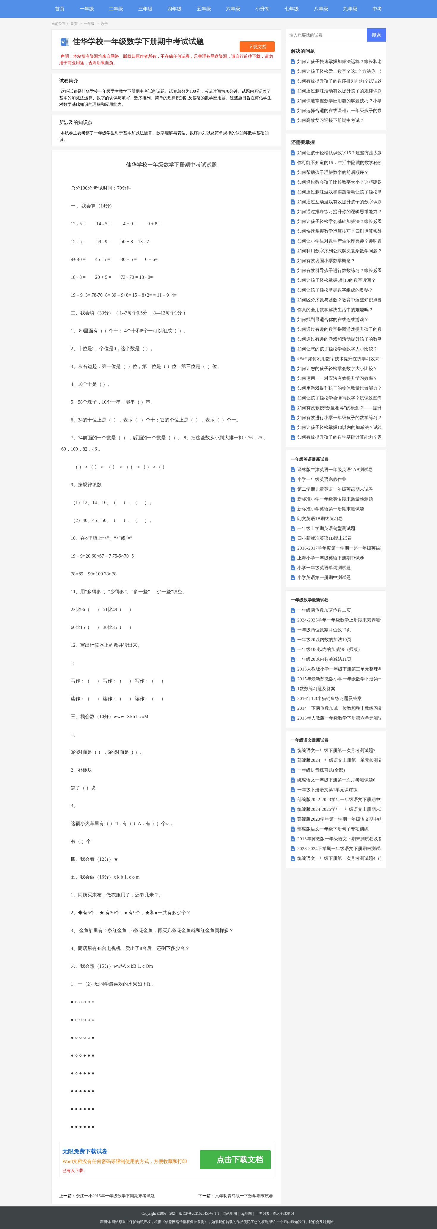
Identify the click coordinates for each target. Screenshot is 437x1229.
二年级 (116, 8)
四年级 (174, 8)
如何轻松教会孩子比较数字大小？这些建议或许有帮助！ (353, 182)
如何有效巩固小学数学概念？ (326, 260)
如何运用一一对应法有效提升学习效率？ (337, 378)
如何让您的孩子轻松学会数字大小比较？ (337, 349)
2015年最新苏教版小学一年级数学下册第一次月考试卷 (351, 678)
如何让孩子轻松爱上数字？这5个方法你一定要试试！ (349, 71)
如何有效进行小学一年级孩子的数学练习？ (339, 417)
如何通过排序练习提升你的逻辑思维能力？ (339, 211)
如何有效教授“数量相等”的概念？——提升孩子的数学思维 (355, 407)
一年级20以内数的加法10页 (324, 639)
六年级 (233, 8)
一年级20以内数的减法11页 (324, 659)
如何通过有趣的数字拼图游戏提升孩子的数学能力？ (348, 329)
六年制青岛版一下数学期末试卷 (244, 1196)
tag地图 (246, 1213)
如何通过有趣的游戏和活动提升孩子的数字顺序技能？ (350, 339)
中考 (377, 8)
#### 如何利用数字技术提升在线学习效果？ (340, 358)
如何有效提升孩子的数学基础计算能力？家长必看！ (348, 437)
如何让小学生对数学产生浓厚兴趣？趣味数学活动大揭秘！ (355, 241)
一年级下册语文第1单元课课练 (327, 789)
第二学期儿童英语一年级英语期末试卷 (335, 489)
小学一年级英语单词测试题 (324, 567)
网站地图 (230, 1213)
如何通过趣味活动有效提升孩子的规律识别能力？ (346, 91)
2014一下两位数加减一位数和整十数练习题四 (342, 708)
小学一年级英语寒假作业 (321, 479)
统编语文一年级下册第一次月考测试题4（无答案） (347, 858)
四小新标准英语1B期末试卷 (324, 538)
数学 (104, 24)
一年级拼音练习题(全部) (321, 770)
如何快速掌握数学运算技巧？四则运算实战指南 (344, 231)
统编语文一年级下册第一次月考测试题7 (336, 750)
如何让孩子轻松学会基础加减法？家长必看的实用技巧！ (353, 221)
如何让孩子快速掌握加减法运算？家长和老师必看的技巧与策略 (359, 61)
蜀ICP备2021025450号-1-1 (199, 1213)
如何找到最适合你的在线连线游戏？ (333, 319)
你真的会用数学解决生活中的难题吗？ (335, 309)
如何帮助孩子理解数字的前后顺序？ (333, 172)
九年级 (350, 8)
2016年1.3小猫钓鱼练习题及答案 (329, 698)
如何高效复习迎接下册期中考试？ (330, 120)
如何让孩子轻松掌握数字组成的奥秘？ (335, 290)
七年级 (291, 8)
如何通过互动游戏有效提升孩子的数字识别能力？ (346, 201)
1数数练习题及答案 (316, 688)
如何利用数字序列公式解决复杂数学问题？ (339, 250)
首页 (60, 8)
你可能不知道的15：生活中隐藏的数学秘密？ (342, 162)
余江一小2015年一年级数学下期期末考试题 (115, 1196)
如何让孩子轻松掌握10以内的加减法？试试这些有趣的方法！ (357, 427)
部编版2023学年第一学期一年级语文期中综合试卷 (346, 819)
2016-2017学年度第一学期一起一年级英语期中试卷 (347, 548)
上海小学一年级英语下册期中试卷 (330, 558)
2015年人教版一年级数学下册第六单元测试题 (342, 718)
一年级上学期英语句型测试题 (326, 528)
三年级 (145, 8)
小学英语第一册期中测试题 (324, 577)
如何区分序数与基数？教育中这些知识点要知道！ (346, 300)
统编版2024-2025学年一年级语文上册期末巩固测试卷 (350, 809)
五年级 (204, 8)
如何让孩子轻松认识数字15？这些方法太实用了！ (346, 152)
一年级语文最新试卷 (309, 740)
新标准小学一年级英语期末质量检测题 (335, 499)
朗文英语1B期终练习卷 (320, 518)
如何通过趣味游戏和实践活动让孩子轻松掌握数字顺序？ (353, 192)
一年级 (87, 8)
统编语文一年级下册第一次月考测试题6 (336, 780)
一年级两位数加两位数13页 (324, 610)
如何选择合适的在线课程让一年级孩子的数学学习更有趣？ (355, 110)
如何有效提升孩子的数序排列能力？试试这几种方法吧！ (353, 81)
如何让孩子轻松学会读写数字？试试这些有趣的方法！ (350, 398)
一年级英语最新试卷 (309, 459)
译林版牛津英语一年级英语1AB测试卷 (335, 469)
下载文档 (257, 46)
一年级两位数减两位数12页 (324, 629)
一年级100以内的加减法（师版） (329, 649)
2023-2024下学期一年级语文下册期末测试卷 (341, 848)
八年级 (321, 8)
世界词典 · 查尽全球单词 (274, 1213)
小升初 (262, 8)
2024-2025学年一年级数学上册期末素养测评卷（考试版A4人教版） (363, 620)
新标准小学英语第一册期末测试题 (330, 508)
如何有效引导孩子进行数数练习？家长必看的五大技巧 (350, 270)
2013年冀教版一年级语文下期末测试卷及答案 (342, 838)
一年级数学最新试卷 (309, 600)
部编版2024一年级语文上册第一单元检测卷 (340, 760)
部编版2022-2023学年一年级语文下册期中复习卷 (345, 799)
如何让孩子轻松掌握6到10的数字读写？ (336, 280)
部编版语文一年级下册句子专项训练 (333, 829)
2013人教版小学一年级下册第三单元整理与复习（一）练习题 (357, 669)
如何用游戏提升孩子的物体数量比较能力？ (339, 388)
